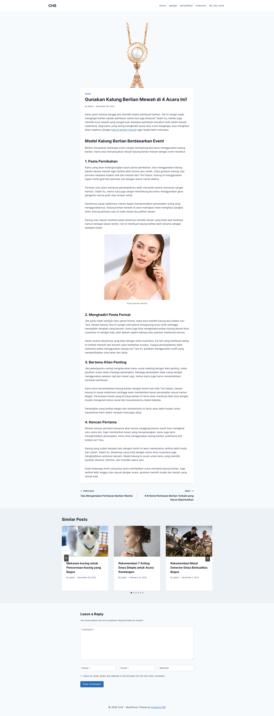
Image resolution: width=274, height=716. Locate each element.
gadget (173, 5)
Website (164, 668)
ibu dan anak (216, 5)
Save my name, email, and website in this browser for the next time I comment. (124, 676)
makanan (201, 5)
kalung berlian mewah (124, 129)
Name (86, 668)
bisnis (162, 5)
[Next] (207, 558)
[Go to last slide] (66, 558)
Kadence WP (158, 707)
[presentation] (85, 541)
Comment (88, 629)
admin (90, 106)
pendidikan (186, 5)
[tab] (131, 592)
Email (125, 668)
